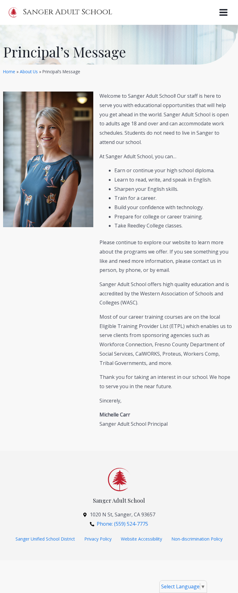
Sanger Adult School (67, 12)
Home (9, 71)
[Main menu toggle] (223, 12)
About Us (29, 71)
